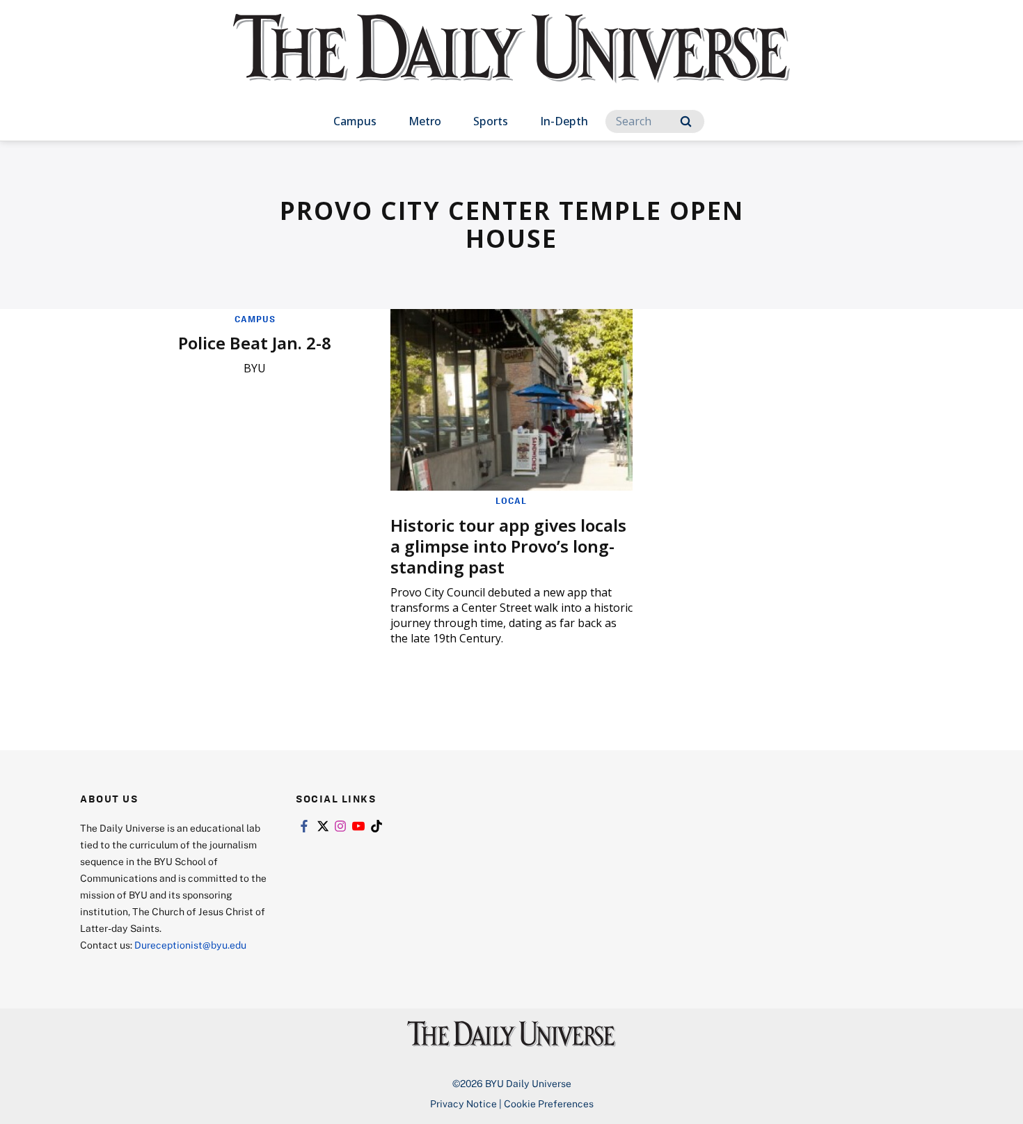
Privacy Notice (463, 1103)
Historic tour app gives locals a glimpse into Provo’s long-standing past (508, 546)
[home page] (511, 62)
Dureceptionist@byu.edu (190, 945)
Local (511, 500)
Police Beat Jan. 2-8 (254, 342)
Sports (490, 121)
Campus (354, 121)
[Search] (686, 121)
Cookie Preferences (549, 1103)
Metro (425, 121)
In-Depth (564, 121)
